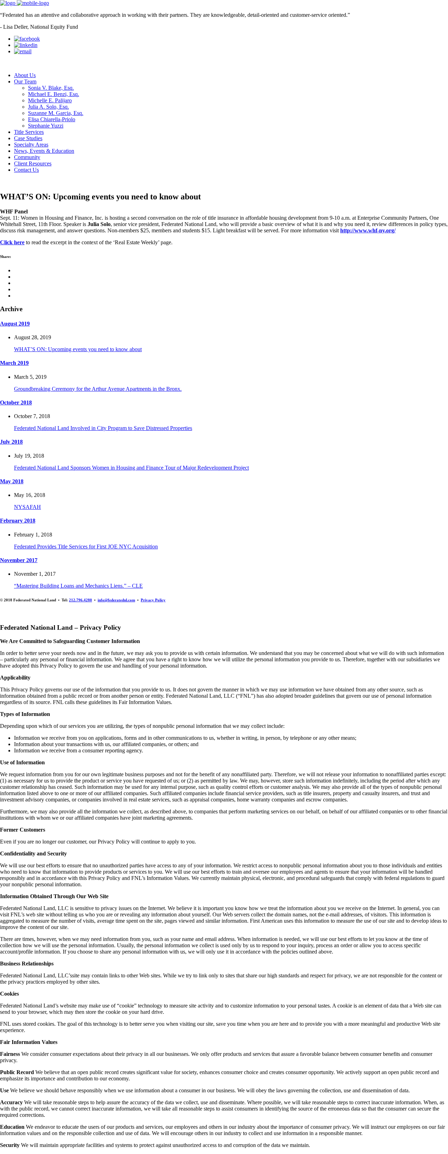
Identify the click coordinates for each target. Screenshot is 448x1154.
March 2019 (14, 363)
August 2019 (15, 324)
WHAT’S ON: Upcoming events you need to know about (78, 349)
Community (27, 157)
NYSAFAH (27, 507)
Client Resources (32, 163)
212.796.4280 (80, 600)
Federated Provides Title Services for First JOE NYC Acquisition (86, 546)
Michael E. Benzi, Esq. (53, 94)
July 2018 (11, 442)
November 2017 (18, 560)
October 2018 (16, 402)
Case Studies (28, 138)
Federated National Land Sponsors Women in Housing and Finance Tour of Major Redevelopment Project (131, 468)
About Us (25, 75)
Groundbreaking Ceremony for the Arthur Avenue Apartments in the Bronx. (98, 389)
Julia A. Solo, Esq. (48, 107)
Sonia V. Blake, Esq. (51, 88)
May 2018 (11, 481)
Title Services (29, 132)
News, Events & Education (44, 151)
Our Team (25, 81)
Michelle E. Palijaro (50, 100)
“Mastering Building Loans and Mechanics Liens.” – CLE (78, 586)
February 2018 (17, 521)
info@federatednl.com (116, 600)
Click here (12, 242)
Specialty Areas (31, 145)
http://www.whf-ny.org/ (368, 230)
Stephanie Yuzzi (45, 126)
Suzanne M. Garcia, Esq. (55, 113)
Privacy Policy (153, 600)
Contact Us (26, 170)
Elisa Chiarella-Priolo (51, 119)
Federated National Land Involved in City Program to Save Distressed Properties (103, 428)
